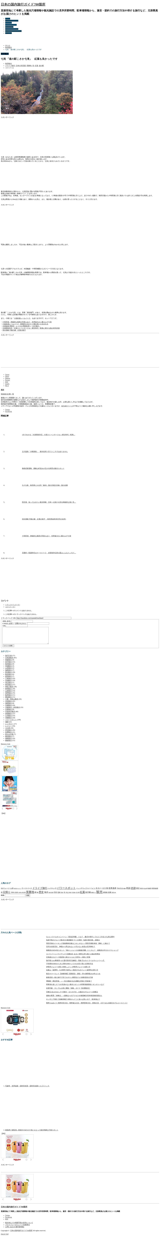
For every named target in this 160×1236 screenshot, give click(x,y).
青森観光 (8, 660)
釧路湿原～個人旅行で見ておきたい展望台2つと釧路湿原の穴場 (69, 977)
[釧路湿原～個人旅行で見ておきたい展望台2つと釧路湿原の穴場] (21, 978)
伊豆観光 (8, 730)
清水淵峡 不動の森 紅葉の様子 (14, 330)
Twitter (7, 410)
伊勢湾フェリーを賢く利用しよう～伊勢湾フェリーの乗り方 (68, 967)
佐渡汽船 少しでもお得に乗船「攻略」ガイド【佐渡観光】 (68, 988)
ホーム (7, 18)
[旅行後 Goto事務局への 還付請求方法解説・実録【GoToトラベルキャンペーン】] (21, 961)
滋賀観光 (8, 703)
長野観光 (8, 693)
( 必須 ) (7, 621)
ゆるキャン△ (17, 888)
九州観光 (8, 715)
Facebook (8, 411)
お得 (11, 888)
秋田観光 (8, 63)
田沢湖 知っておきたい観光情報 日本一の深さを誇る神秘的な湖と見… (49, 502)
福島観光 (8, 670)
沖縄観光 (8, 718)
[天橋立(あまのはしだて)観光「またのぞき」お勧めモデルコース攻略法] (21, 993)
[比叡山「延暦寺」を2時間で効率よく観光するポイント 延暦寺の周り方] (21, 971)
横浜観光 (8, 736)
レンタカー (9, 724)
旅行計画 (8, 655)
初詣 (128, 888)
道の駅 (41, 66)
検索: (3, 895)
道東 (109, 892)
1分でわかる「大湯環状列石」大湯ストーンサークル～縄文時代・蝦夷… (48, 435)
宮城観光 (8, 666)
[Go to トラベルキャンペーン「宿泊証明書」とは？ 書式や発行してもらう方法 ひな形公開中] (21, 937)
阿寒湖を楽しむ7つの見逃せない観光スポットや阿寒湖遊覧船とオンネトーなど (75, 984)
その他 (7, 728)
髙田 (2, 390)
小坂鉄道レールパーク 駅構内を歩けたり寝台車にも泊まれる (25, 324)
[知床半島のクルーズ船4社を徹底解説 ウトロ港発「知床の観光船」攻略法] (21, 940)
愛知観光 (8, 697)
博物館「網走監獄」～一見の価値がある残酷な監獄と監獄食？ (69, 981)
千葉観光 (8, 678)
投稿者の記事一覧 (7, 394)
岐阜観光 (8, 695)
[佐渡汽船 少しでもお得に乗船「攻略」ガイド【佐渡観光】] (21, 989)
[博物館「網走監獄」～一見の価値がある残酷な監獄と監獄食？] (21, 981)
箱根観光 (8, 738)
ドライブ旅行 (10, 66)
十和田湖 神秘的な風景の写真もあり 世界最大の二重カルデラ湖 (27, 322)
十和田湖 (25, 191)
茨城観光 (8, 680)
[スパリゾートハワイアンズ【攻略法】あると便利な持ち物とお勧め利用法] (21, 954)
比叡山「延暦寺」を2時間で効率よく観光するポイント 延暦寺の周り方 (72, 970)
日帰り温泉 (14, 892)
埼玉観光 (8, 682)
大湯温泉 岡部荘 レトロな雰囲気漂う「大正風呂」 (21, 326)
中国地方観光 (10, 711)
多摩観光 (8, 732)
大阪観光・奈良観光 (12, 707)
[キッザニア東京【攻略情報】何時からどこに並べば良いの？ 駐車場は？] (21, 1000)
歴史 (41, 892)
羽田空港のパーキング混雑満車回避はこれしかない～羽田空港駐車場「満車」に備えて (78, 943)
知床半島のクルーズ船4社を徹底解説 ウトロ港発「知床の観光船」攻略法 (73, 940)
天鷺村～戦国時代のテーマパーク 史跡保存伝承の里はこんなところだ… (49, 553)
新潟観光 (8, 672)
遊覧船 (105, 892)
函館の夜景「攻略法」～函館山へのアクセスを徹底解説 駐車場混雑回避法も (74, 995)
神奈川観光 (9, 687)
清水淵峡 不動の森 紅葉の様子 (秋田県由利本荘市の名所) (44, 519)
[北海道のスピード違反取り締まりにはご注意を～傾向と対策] (21, 958)
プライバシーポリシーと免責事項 (17, 1225)
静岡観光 (8, 689)
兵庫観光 (8, 709)
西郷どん (93, 892)
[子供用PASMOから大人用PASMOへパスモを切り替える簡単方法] (21, 964)
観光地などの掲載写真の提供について (19, 1223)
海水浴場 (51, 892)
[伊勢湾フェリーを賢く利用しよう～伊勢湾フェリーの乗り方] (21, 967)
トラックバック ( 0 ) (12, 605)
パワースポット (11, 25)
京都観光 (8, 705)
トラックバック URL (8, 618)
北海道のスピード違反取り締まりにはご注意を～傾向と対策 (68, 957)
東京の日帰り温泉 (11, 29)
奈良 (141, 888)
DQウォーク (5, 888)
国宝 (138, 888)
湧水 (62, 892)
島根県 (149, 888)
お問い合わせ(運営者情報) (14, 1227)
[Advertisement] (80, 133)
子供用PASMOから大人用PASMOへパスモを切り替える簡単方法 (69, 964)
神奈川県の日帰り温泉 (13, 31)
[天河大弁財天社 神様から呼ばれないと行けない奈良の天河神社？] (21, 947)
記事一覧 (8, 33)
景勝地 (29, 66)
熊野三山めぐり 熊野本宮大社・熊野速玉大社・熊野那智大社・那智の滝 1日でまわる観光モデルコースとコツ (86, 1003)
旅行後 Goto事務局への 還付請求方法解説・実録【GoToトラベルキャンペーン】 (75, 960)
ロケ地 (105, 888)
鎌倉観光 (8, 740)
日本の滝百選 (21, 66)
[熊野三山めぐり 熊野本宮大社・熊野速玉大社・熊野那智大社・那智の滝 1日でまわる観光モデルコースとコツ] (21, 1003)
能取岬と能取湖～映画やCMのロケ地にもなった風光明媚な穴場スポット (31, 1130)
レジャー (8, 23)
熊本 (70, 892)
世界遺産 (112, 888)
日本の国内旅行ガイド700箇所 (23, 4)
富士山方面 (9, 734)
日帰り (6, 892)
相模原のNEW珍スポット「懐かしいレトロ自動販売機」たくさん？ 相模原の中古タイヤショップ (82, 950)
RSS (6, 1219)
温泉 (59, 892)
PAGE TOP (4, 1234)
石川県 (78, 892)
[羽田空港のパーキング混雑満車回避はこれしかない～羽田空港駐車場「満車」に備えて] (21, 943)
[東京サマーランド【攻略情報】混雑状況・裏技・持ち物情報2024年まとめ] (21, 974)
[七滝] (17, 188)
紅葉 (36, 66)
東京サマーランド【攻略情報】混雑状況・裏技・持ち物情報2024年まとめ (73, 974)
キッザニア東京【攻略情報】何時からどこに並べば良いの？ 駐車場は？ (73, 999)
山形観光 (8, 668)
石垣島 (74, 892)
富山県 (145, 888)
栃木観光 (8, 674)
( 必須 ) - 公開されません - (15, 623)
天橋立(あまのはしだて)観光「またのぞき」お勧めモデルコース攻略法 (72, 992)
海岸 (46, 892)
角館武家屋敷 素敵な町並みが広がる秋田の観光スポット (43, 468)
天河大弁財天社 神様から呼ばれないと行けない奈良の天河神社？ (70, 946)
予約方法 (120, 888)
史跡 (133, 888)
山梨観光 (8, 691)
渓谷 (55, 892)
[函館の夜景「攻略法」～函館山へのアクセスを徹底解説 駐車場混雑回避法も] (21, 996)
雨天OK (114, 892)
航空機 (88, 892)
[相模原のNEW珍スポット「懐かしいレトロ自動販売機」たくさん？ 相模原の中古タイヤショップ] (21, 951)
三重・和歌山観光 (11, 699)
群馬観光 (8, 676)
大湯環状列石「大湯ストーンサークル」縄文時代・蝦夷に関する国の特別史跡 (31, 328)
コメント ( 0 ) (10, 607)
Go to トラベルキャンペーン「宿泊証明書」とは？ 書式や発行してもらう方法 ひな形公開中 (80, 937)
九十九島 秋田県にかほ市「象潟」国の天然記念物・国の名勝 (45, 485)
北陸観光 (8, 701)
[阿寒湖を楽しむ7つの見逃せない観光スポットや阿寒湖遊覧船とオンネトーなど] (21, 985)
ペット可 (79, 888)
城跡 (6, 722)
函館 (124, 888)
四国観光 (8, 713)
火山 (67, 892)
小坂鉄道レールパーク (22, 318)
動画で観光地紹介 (11, 21)
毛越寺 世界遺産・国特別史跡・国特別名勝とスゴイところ (27, 1086)
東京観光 (8, 684)
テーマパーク (27, 888)
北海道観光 (9, 27)
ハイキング (52, 888)
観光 (99, 892)
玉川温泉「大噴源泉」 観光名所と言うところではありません (45, 451)
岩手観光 (8, 662)
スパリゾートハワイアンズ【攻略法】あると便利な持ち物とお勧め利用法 (73, 954)
